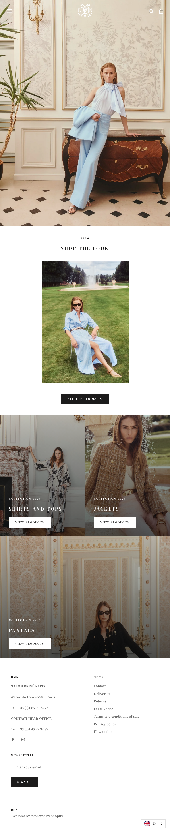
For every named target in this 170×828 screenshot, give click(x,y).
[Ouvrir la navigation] (9, 11)
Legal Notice (103, 709)
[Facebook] (12, 739)
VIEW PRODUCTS (29, 522)
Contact (100, 686)
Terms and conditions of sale (116, 716)
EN (154, 824)
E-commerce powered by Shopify (37, 816)
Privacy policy (105, 724)
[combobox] (153, 823)
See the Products (85, 399)
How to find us (105, 731)
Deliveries (102, 693)
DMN (14, 810)
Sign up (24, 782)
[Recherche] (151, 11)
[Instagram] (23, 739)
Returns (100, 701)
